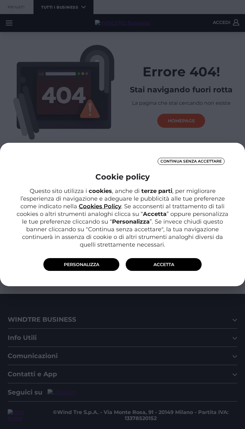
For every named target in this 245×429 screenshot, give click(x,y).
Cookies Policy (100, 206)
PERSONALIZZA (81, 264)
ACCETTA (163, 264)
